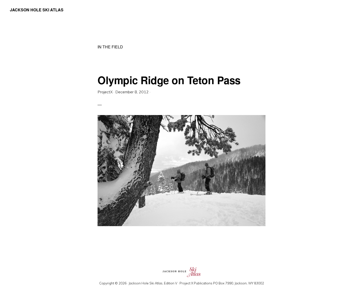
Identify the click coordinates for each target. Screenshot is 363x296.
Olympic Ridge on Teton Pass (169, 80)
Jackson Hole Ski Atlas (36, 10)
